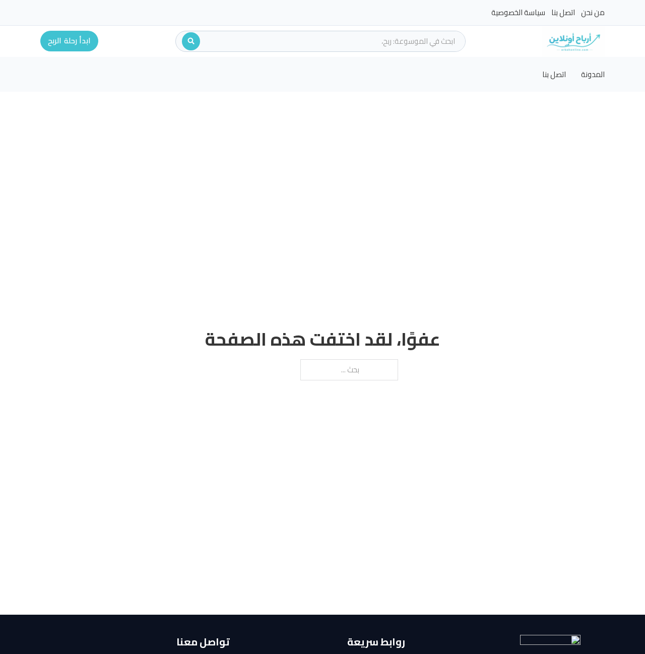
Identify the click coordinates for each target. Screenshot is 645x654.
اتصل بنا (563, 12)
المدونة (593, 74)
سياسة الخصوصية (518, 12)
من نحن (593, 12)
